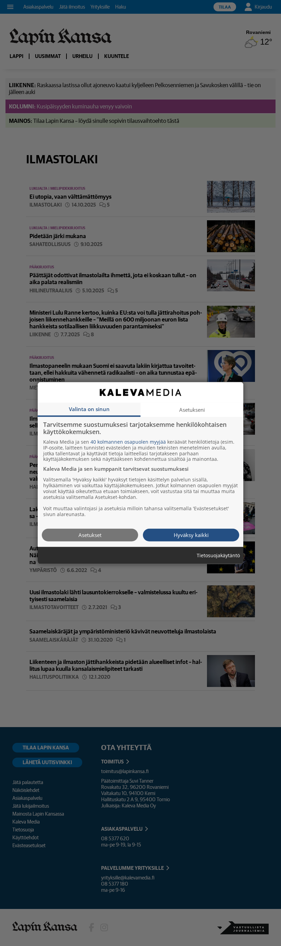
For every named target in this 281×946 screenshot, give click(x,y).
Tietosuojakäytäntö (218, 555)
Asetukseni (192, 409)
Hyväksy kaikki (191, 534)
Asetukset (89, 534)
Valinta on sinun (89, 408)
